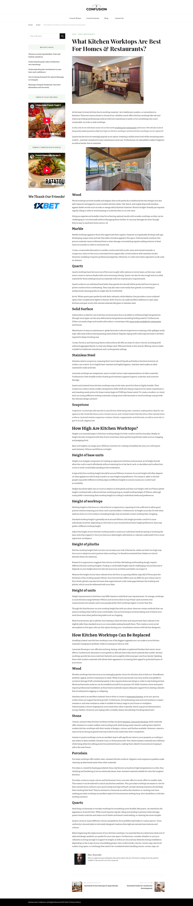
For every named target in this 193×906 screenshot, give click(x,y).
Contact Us (119, 18)
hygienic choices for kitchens (135, 722)
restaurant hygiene (135, 696)
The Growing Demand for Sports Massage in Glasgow (46, 78)
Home (74, 34)
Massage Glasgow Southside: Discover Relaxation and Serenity (44, 86)
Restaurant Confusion (37, 902)
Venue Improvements (86, 34)
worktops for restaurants (125, 128)
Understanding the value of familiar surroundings (44, 63)
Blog (106, 18)
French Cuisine (92, 18)
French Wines (75, 18)
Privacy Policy (75, 902)
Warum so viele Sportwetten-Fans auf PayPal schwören (44, 55)
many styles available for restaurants (145, 321)
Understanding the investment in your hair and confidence (45, 70)
